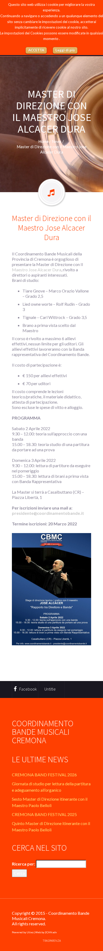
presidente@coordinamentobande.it (48, 513)
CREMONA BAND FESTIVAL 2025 (44, 814)
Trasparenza (52, 941)
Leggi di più (65, 50)
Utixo (30, 932)
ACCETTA (36, 50)
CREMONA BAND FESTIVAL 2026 (44, 774)
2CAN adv (51, 932)
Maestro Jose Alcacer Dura (36, 269)
